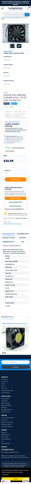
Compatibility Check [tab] (22, 233)
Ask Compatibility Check (15, 202)
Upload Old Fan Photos (15, 206)
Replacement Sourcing (7, 422)
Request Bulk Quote (15, 198)
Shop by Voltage (5, 403)
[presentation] (27, 317)
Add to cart (16, 179)
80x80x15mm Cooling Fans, (13, 116)
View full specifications (18, 148)
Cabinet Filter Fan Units (7, 390)
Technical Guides (5, 443)
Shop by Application (6, 405)
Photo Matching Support (7, 417)
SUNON (5, 93)
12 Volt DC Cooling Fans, (19, 114)
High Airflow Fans (5, 412)
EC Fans (3, 384)
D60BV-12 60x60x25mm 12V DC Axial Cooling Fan (14, 323)
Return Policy (4, 437)
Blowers (3, 386)
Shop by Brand (5, 398)
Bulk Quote (4, 420)
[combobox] (5, 481)
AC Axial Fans (4, 381)
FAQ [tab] (22, 241)
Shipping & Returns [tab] (8, 241)
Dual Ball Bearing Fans (6, 409)
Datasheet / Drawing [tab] (8, 237)
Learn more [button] (5, 474)
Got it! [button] (15, 479)
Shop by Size (4, 401)
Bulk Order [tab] (22, 237)
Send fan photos (10, 151)
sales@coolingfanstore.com (12, 452)
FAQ (2, 441)
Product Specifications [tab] (8, 233)
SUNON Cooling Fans (21, 117)
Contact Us (4, 432)
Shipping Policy (5, 434)
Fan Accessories (5, 392)
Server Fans (4, 388)
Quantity (8, 170)
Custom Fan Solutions (7, 426)
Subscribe (15, 367)
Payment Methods (6, 439)
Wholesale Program (6, 424)
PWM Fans (4, 407)
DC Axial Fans (4, 379)
